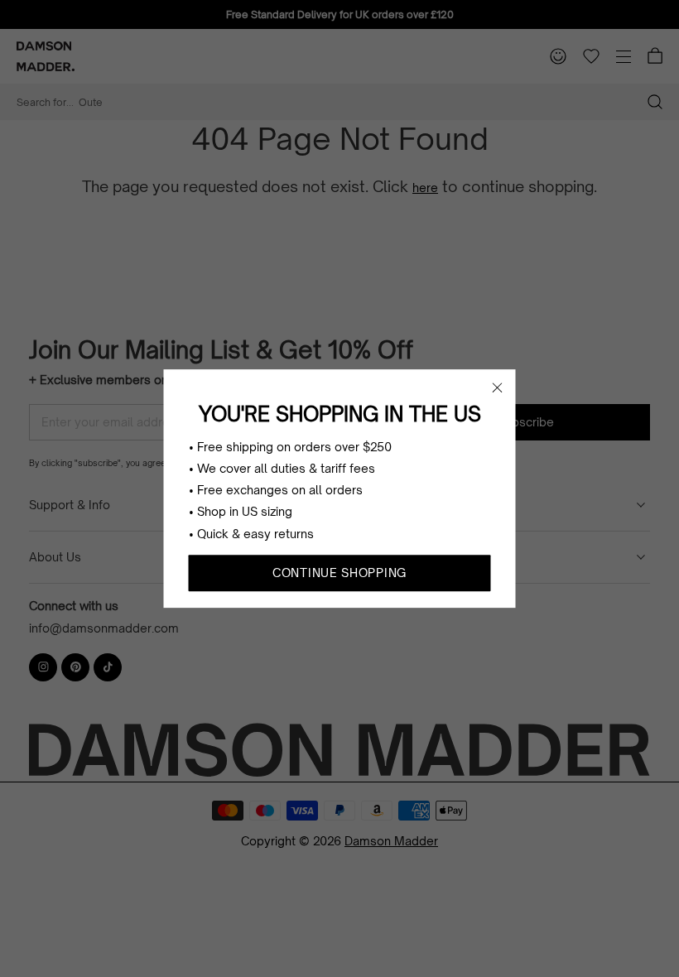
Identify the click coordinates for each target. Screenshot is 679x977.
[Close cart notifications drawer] (498, 387)
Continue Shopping (339, 573)
